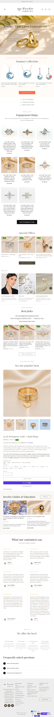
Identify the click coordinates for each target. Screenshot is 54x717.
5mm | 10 (5, 468)
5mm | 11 (11, 468)
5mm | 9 (42, 466)
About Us (17, 705)
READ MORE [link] (6, 528)
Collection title (39, 318)
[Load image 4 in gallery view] (45, 425)
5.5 (11, 466)
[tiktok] (12, 705)
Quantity (5, 471)
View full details (7, 489)
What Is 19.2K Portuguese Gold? (36, 516)
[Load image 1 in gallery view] (9, 425)
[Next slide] (50, 76)
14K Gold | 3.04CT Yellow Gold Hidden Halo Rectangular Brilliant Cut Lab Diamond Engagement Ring (26, 343)
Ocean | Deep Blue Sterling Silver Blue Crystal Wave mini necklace (9, 83)
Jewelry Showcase (32, 696)
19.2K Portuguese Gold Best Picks (20, 318)
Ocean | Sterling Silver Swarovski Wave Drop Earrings (44, 83)
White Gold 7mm (16, 462)
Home (16, 685)
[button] (4, 9)
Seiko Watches (19, 697)
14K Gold (21, 296)
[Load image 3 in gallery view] (33, 425)
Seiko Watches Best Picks (27, 321)
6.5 (21, 466)
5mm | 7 (25, 466)
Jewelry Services (19, 703)
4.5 (6, 466)
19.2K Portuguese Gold (7, 296)
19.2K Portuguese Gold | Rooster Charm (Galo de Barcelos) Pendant (44, 255)
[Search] (42, 9)
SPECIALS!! (17, 699)
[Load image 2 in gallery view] (21, 425)
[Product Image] (27, 393)
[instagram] (9, 705)
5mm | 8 (34, 466)
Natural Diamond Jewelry (32, 694)
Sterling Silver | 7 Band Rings (8, 254)
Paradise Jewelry (23, 712)
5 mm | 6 (16, 466)
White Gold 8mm (26, 462)
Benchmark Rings (19, 695)
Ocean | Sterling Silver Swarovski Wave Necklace (26, 83)
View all (4, 270)
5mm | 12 (20, 468)
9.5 (47, 466)
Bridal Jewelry (31, 689)
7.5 (29, 466)
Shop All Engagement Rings (27, 222)
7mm (4, 462)
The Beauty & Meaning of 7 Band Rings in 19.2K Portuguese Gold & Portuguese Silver (15, 518)
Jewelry (17, 689)
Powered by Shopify (22, 714)
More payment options (27, 485)
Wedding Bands (19, 693)
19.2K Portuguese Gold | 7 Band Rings (26, 255)
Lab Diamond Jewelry (42, 296)
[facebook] (5, 705)
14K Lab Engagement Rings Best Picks (27, 315)
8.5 (38, 466)
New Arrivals (18, 701)
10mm (8, 462)
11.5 (16, 468)
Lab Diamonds (19, 691)
